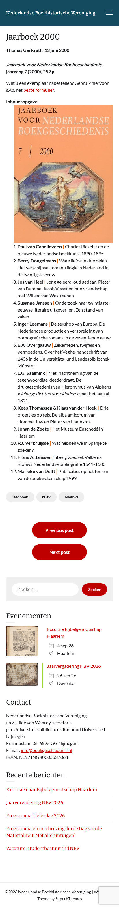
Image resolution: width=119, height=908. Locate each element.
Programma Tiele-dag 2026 (35, 815)
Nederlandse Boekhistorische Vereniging (50, 13)
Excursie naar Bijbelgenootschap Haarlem (51, 789)
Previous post (59, 530)
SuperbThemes (68, 898)
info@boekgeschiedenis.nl (46, 750)
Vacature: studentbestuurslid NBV (42, 848)
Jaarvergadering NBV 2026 (74, 666)
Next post (59, 552)
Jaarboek (20, 496)
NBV (46, 496)
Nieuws (71, 496)
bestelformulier (38, 90)
